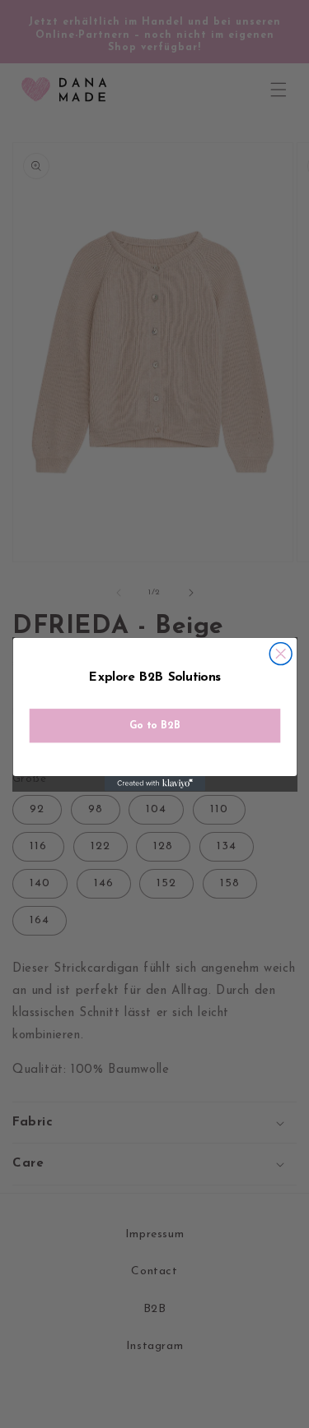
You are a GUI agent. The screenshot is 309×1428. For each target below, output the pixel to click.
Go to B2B (154, 725)
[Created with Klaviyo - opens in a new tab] (154, 783)
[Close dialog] (280, 653)
